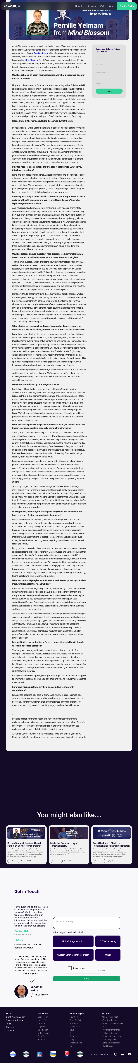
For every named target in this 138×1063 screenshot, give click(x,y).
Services (92, 6)
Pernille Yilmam (41, 53)
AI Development (109, 1039)
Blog (110, 6)
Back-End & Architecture (112, 1023)
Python (73, 1036)
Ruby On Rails (76, 1020)
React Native (75, 1026)
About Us (79, 6)
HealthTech (43, 1020)
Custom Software (14, 1020)
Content (10, 1030)
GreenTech (43, 1017)
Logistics (42, 1026)
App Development (110, 1017)
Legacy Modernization (112, 1036)
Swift (72, 1046)
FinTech (41, 1023)
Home (9, 1013)
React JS (74, 1017)
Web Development (110, 1020)
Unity (72, 1039)
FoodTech (42, 1036)
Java (72, 1030)
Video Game (43, 1033)
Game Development (111, 1043)
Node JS (74, 1023)
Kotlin (72, 1033)
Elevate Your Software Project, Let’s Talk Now (108, 50)
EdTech (41, 1039)
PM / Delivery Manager (112, 1030)
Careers (10, 1027)
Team (8, 1023)
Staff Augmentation (15, 1017)
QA (103, 1026)
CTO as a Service (109, 1033)
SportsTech (43, 1030)
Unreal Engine (76, 1043)
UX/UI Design (107, 1046)
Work (102, 6)
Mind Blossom (31, 60)
